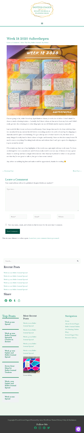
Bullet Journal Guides (72, 326)
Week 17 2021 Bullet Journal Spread (15, 273)
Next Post (77, 171)
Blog (66, 332)
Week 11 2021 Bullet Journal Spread (15, 289)
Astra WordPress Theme (47, 420)
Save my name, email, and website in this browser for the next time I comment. (35, 225)
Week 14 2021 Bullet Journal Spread (16, 279)
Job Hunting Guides (72, 329)
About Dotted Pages (72, 324)
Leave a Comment (13, 42)
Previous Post (7, 171)
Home (67, 321)
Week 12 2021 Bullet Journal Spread (15, 286)
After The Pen (25, 42)
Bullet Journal (36, 42)
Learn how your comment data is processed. (44, 238)
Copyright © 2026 (19, 420)
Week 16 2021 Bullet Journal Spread (15, 276)
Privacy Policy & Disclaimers (66, 420)
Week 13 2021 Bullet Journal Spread (16, 283)
